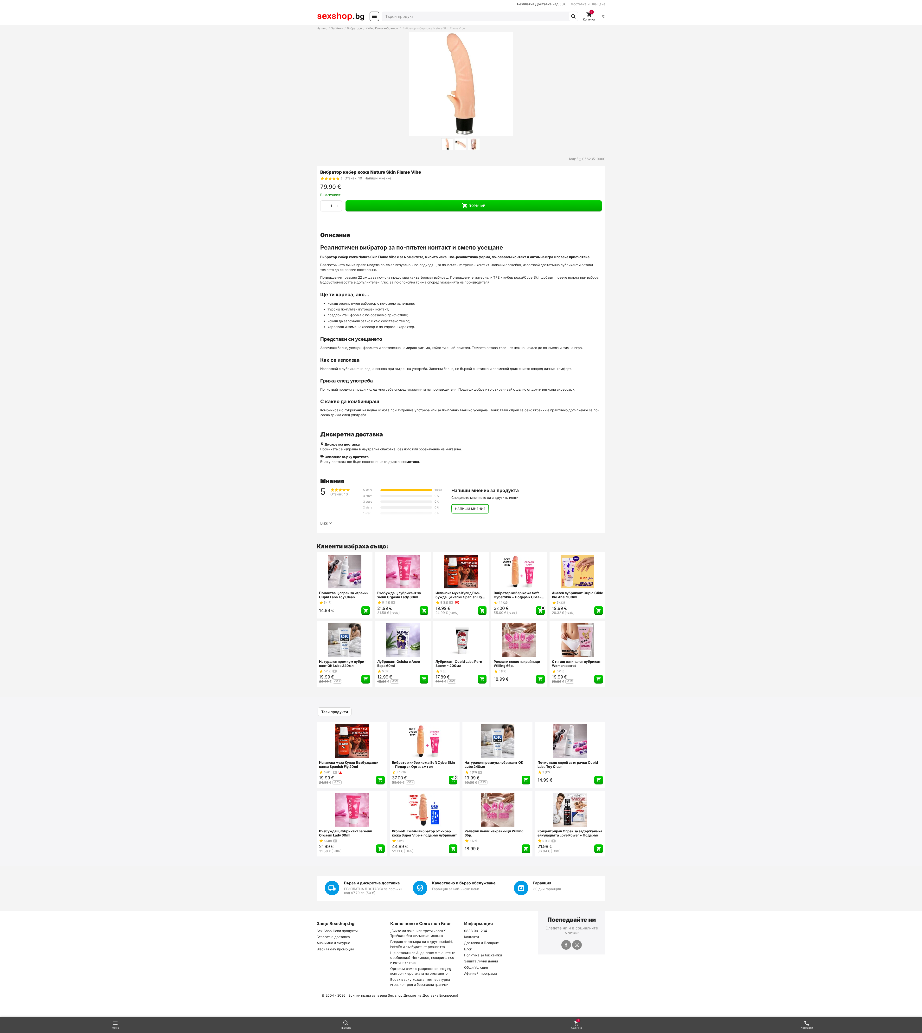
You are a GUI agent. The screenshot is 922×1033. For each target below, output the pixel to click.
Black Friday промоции (335, 949)
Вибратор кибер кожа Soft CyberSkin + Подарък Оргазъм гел (517, 595)
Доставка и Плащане (588, 4)
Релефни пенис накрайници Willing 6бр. (517, 663)
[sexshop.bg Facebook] (566, 945)
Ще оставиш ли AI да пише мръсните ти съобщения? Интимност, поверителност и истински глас (423, 958)
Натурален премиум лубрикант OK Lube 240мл (342, 663)
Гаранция (542, 883)
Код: (572, 159)
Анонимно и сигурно (333, 943)
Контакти (471, 937)
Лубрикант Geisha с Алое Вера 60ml (398, 663)
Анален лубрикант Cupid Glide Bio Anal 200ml (577, 595)
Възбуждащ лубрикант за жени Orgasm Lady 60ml (399, 595)
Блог (468, 949)
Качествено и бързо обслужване (464, 883)
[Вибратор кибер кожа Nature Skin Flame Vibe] (461, 84)
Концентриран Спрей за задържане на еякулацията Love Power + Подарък (570, 833)
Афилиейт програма (480, 973)
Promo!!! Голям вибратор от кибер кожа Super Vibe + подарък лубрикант (424, 833)
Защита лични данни (481, 961)
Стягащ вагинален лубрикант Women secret (577, 663)
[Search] (573, 16)
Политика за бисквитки (483, 955)
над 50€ (541, 4)
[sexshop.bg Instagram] (577, 945)
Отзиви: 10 (353, 178)
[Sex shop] (341, 16)
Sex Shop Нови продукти (337, 931)
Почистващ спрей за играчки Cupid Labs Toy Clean (344, 595)
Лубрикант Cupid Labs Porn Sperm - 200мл (458, 663)
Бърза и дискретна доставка (372, 883)
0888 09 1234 (475, 931)
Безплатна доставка (333, 937)
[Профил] (603, 16)
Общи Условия (476, 967)
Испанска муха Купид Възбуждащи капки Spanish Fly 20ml (458, 595)
